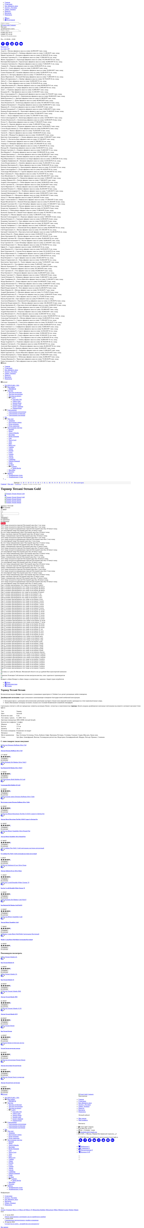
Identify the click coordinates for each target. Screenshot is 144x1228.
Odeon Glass (17, 401)
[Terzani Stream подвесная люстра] (72, 1043)
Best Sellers (11, 387)
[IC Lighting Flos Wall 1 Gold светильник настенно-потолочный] (72, 848)
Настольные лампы (15, 422)
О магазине (8, 4)
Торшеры (12, 420)
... (5, 479)
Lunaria (11, 454)
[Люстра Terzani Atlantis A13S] (72, 1008)
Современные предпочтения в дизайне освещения (21, 1220)
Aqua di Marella (14, 433)
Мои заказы (82, 1118)
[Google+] (112, 1140)
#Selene (71, 1210)
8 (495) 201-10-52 (6, 32)
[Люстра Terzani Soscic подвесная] (72, 1077)
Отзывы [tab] (9, 686)
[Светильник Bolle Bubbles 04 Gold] (72, 779)
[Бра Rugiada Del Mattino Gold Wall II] (72, 900)
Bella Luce (12, 445)
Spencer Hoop (17, 403)
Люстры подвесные (15, 392)
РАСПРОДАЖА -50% (12, 385)
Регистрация (10, 20)
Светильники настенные (17, 415)
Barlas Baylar (17, 468)
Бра (6, 417)
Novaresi (11, 472)
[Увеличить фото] (2, 747)
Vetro (10, 442)
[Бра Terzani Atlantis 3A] (72, 974)
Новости (7, 11)
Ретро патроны (14, 424)
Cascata (11, 457)
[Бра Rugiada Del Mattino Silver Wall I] (72, 762)
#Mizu (56, 1210)
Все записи (4, 1227)
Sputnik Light (17, 405)
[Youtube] (12, 44)
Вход (7, 18)
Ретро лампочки (14, 426)
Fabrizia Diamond (14, 461)
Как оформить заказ (11, 6)
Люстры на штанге (15, 396)
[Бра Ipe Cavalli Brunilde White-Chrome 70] (72, 882)
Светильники (12, 410)
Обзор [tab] (8, 682)
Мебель (10, 473)
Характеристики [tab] (11, 684)
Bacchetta (12, 435)
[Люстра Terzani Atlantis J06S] (72, 991)
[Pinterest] (16, 44)
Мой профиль (83, 1120)
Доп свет (11, 419)
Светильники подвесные (17, 413)
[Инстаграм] (99, 1140)
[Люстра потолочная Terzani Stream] (72, 1060)
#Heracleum (49, 1210)
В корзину (4, 518)
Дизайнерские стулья (16, 477)
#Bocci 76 (29, 1210)
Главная (7, 2)
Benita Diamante (14, 436)
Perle (10, 443)
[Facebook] (3, 44)
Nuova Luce (12, 440)
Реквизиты (8, 15)
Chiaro (11, 449)
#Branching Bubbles (39, 1210)
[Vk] (21, 44)
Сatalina (11, 447)
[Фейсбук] (85, 1140)
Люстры (10, 390)
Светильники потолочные (17, 412)
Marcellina (12, 470)
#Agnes (3, 1210)
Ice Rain (11, 465)
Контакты (8, 13)
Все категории (79, 483)
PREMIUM (12, 389)
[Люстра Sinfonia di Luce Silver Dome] (72, 865)
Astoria (11, 456)
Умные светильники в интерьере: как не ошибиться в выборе (25, 1217)
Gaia (10, 438)
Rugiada (11, 429)
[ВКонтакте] (94, 1140)
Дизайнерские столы (16, 475)
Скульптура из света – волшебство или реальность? (22, 1224)
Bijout (10, 431)
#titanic (76, 1210)
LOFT (14, 398)
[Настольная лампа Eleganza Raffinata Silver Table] (72, 797)
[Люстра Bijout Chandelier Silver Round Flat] (72, 831)
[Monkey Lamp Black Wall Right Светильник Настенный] (72, 934)
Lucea (10, 452)
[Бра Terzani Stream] (72, 1026)
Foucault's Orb (17, 399)
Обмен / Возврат (10, 9)
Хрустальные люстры (15, 427)
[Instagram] (7, 44)
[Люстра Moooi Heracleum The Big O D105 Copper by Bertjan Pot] (72, 814)
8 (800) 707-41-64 (6, 34)
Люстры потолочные (16, 394)
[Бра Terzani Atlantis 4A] (72, 957)
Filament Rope (17, 408)
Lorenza (14, 466)
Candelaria (12, 459)
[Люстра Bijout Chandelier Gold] (72, 917)
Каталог (5, 1094)
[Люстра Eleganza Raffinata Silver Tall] (72, 745)
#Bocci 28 (22, 1210)
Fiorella (11, 450)
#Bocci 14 (15, 1210)
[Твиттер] (90, 1140)
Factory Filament (18, 406)
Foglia (11, 463)
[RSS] (80, 1140)
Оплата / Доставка (11, 8)
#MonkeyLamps (63, 1210)
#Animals (9, 1210)
